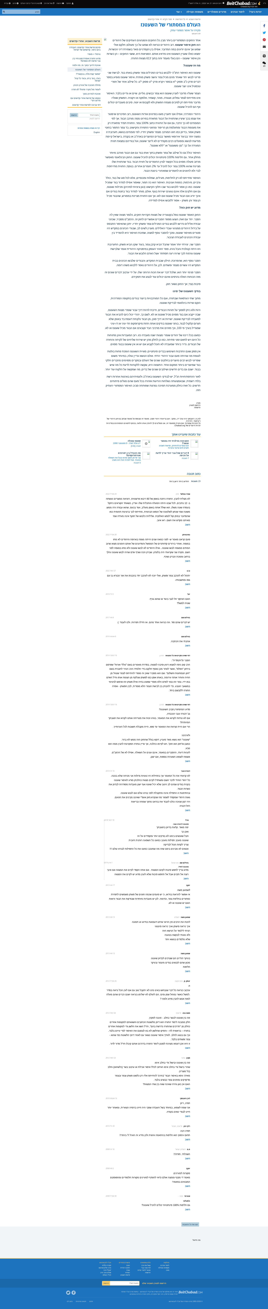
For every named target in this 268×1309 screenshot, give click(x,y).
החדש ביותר (183, 481)
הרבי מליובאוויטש (105, 1268)
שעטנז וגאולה (134, 441)
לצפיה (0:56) (136, 446)
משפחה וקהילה (194, 12)
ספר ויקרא (167, 19)
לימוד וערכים (238, 12)
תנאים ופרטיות (81, 1301)
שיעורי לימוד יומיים (144, 1270)
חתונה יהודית (125, 1268)
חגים (128, 1265)
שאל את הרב (48, 3)
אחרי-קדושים (153, 19)
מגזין (167, 1270)
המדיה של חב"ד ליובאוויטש (178, 1301)
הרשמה (148, 1273)
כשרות (127, 1273)
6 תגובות (137, 463)
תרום (14, 3)
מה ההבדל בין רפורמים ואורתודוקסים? (129, 454)
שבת (128, 1270)
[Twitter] (68, 1293)
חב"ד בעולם (107, 1275)
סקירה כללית (106, 1265)
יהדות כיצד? (255, 12)
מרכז (190, 1301)
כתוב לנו (70, 1301)
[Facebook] (73, 1293)
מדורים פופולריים (217, 12)
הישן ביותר (173, 481)
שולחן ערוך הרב (105, 1273)
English (97, 132)
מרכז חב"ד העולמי (127, 1292)
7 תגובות (185, 458)
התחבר (68, 3)
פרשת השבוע (194, 19)
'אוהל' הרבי (107, 1270)
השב (187, 524)
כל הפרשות (180, 19)
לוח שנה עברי (146, 1268)
